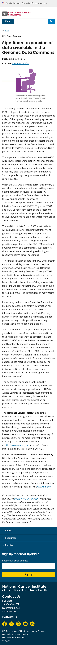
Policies (9, 545)
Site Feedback (9, 611)
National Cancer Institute (13, 637)
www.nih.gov (44, 486)
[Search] (51, 21)
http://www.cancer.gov (16, 445)
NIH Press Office (20, 63)
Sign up (29, 574)
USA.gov (6, 640)
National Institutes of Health (15, 634)
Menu (8, 21)
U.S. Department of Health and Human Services (23, 631)
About (8, 530)
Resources (10, 537)
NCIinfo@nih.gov (11, 607)
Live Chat (7, 600)
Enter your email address (15, 560)
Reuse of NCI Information (26, 498)
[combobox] (32, 21)
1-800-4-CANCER (11, 604)
